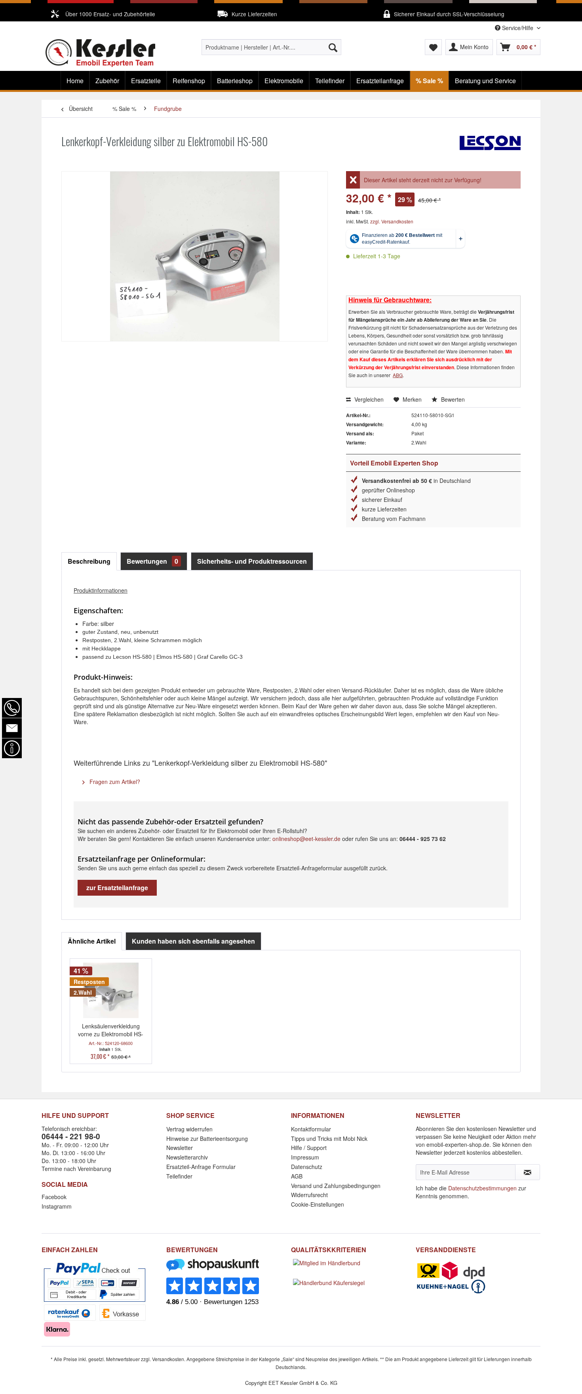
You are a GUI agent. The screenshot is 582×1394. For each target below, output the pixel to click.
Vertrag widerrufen (189, 1129)
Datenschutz (306, 1167)
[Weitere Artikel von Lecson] (490, 149)
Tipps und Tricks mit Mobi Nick (329, 1138)
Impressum (305, 1157)
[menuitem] (271, 47)
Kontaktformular (311, 1129)
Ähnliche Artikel (92, 941)
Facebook (54, 1197)
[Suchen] (333, 47)
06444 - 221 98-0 (71, 1136)
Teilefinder (179, 1176)
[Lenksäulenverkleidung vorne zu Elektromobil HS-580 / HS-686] (111, 990)
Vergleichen (368, 399)
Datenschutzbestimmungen (482, 1188)
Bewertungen (152, 561)
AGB (296, 1176)
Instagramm (57, 1206)
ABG (398, 375)
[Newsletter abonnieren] (527, 1172)
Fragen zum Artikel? (114, 782)
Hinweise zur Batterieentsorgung (207, 1138)
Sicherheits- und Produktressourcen (252, 561)
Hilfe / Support (309, 1148)
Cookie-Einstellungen (317, 1204)
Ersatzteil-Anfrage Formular (201, 1167)
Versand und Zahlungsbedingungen (335, 1186)
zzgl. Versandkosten (391, 221)
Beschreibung (89, 561)
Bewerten (452, 399)
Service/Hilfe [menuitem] (517, 28)
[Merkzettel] (433, 47)
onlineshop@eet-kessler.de (306, 839)
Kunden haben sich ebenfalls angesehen (193, 941)
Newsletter (179, 1148)
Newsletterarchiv (187, 1157)
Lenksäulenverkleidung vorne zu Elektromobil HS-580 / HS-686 (110, 1030)
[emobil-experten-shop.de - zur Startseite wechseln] (100, 53)
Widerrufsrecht (309, 1195)
